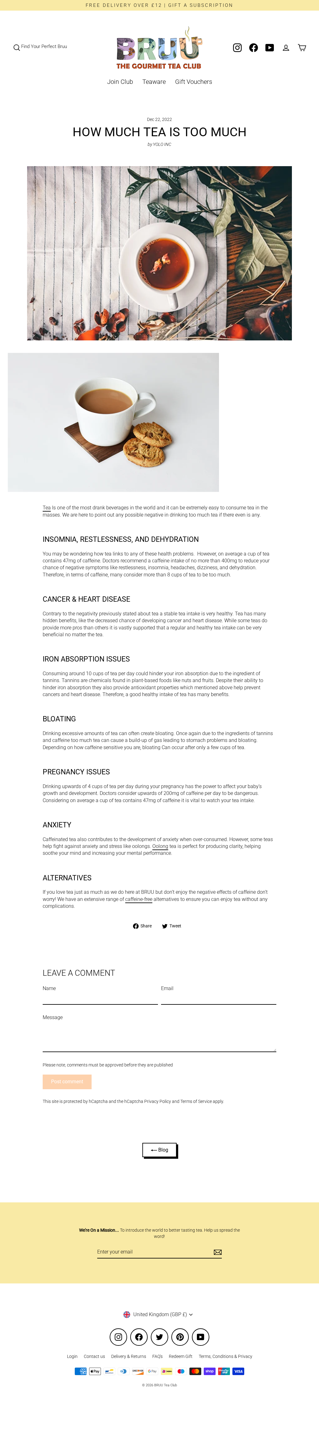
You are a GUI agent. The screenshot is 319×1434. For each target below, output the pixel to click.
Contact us (94, 1356)
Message (53, 1017)
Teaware (154, 81)
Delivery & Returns (128, 1356)
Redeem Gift (181, 1356)
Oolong (160, 846)
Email (167, 988)
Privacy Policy (157, 1101)
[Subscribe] (217, 1252)
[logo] (159, 47)
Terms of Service (196, 1101)
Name (49, 988)
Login (72, 1356)
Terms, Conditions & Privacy (225, 1356)
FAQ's (157, 1356)
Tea (47, 508)
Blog (162, 1150)
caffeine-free (138, 899)
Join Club (120, 81)
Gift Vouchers (193, 81)
